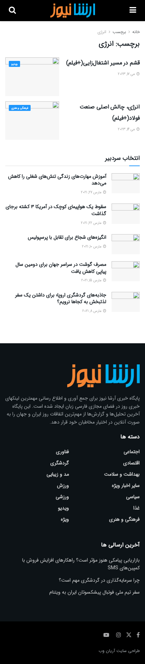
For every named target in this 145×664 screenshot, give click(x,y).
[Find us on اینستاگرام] (118, 635)
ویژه (65, 519)
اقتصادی (131, 463)
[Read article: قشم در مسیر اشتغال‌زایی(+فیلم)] (32, 76)
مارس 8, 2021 (92, 311)
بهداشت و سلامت (122, 474)
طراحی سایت (128, 650)
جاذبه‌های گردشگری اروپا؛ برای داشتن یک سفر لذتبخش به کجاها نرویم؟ (60, 298)
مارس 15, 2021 (91, 280)
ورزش (63, 485)
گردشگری (59, 463)
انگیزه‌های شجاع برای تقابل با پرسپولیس (67, 237)
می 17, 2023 (127, 74)
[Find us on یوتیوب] (106, 635)
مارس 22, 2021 (91, 223)
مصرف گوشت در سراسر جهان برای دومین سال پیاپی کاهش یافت (60, 268)
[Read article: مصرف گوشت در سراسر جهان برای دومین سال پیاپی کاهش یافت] (126, 271)
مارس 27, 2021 (91, 192)
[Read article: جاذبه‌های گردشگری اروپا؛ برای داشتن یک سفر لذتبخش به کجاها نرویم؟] (126, 302)
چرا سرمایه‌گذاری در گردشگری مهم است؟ (99, 580)
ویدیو (14, 64)
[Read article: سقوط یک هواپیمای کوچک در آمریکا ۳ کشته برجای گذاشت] (126, 213)
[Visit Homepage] (72, 11)
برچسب (119, 32)
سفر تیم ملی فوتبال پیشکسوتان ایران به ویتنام (94, 592)
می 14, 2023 (127, 129)
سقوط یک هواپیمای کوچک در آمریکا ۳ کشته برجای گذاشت (56, 210)
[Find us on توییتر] (129, 635)
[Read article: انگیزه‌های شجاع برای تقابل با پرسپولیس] (126, 244)
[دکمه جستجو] (12, 10)
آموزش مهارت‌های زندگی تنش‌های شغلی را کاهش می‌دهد (57, 180)
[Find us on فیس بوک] (138, 635)
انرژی (101, 32)
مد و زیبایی (57, 474)
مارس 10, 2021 (92, 246)
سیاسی (133, 497)
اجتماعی (132, 452)
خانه (136, 32)
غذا (136, 508)
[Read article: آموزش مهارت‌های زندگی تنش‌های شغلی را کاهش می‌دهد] (126, 183)
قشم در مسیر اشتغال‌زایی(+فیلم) (103, 62)
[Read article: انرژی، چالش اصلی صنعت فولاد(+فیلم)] (32, 120)
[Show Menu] (133, 10)
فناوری (62, 452)
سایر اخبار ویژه (126, 485)
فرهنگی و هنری (19, 108)
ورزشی (62, 497)
